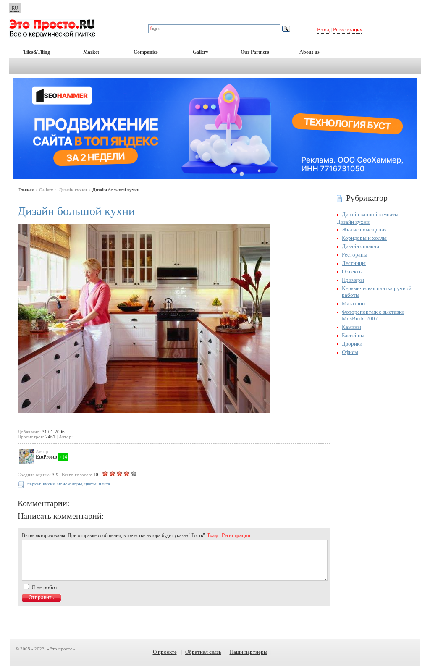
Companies (146, 52)
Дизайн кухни (73, 189)
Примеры (353, 280)
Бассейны (353, 335)
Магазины (354, 303)
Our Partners (255, 52)
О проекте (165, 652)
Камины (351, 327)
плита (104, 483)
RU (15, 7)
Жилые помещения (364, 229)
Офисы (350, 352)
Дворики (352, 344)
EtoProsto (46, 457)
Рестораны (354, 255)
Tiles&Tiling (36, 52)
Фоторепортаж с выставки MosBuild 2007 (373, 315)
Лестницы (354, 263)
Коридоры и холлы (364, 238)
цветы (90, 483)
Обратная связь (203, 652)
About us (309, 52)
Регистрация (347, 29)
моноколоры (69, 483)
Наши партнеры (248, 652)
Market (91, 52)
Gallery (200, 52)
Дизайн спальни (360, 246)
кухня (49, 483)
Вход (323, 29)
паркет (33, 483)
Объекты (352, 271)
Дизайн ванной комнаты (370, 214)
